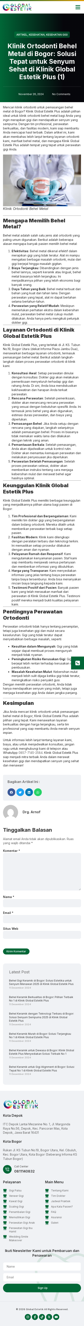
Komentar (11, 851)
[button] (78, 7)
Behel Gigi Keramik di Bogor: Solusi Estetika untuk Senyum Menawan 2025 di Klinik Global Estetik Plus (41, 982)
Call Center (21, 1166)
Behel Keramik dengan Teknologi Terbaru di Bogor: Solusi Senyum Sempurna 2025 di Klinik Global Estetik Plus (41, 1017)
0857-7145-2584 (31, 752)
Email (8, 913)
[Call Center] (7, 1169)
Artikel (21, 34)
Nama (8, 897)
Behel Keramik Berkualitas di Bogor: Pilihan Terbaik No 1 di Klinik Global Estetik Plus (41, 998)
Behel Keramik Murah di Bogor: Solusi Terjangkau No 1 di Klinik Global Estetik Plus (40, 1035)
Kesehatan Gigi (57, 34)
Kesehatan (37, 34)
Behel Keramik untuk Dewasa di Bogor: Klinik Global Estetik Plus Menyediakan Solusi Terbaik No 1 (41, 1052)
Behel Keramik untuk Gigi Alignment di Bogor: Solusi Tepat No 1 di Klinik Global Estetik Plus (41, 1068)
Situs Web (10, 928)
